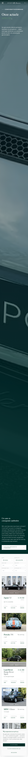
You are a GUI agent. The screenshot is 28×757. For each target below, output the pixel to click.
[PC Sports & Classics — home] (14, 2)
